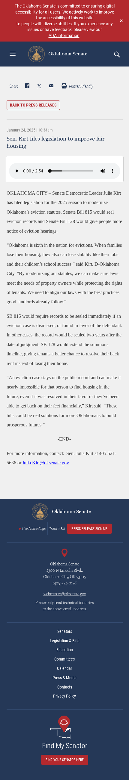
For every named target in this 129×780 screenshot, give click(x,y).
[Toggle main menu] (13, 54)
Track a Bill (57, 529)
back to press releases (33, 105)
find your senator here (65, 760)
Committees (64, 659)
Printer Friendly (80, 86)
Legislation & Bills (64, 640)
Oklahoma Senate (67, 54)
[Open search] (117, 54)
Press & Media (64, 677)
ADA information (64, 35)
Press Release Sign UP (89, 529)
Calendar (64, 668)
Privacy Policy (64, 696)
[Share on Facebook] (27, 86)
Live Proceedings (34, 529)
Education (64, 649)
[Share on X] (39, 86)
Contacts (64, 687)
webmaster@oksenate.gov (65, 594)
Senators (64, 631)
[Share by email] (51, 86)
